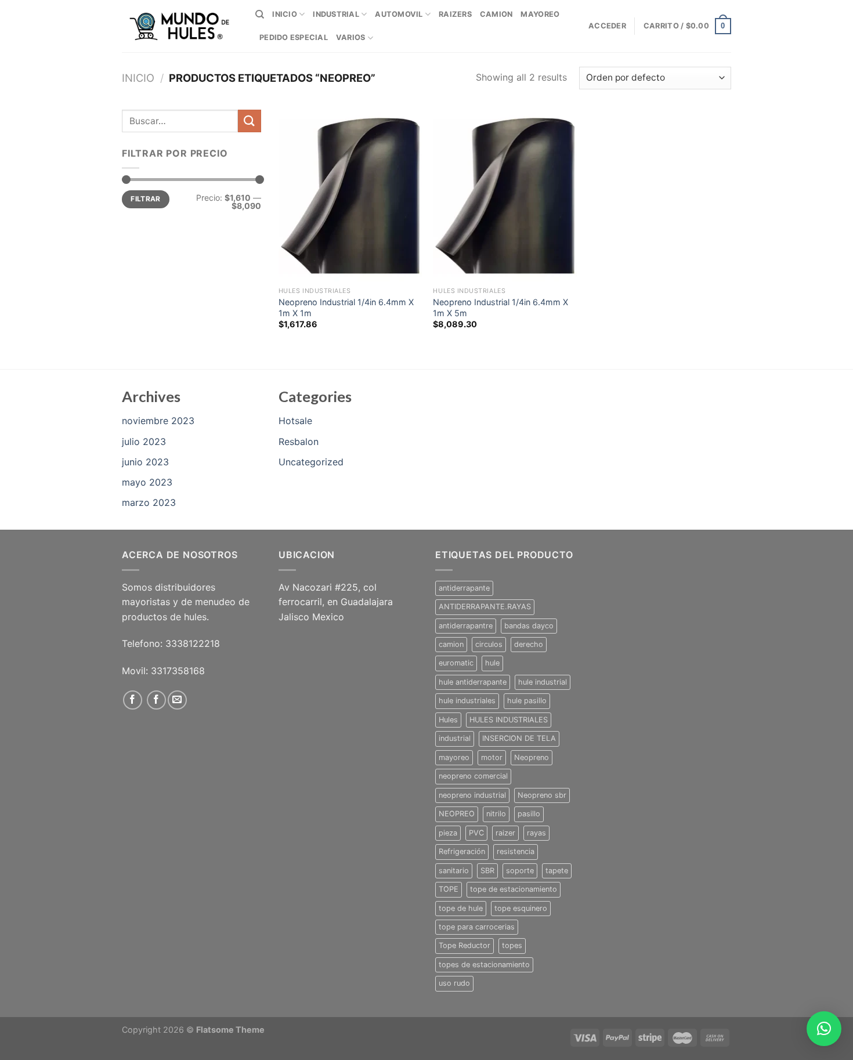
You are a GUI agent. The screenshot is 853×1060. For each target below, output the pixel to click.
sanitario (454, 870)
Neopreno (531, 757)
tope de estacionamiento (513, 889)
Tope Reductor (464, 945)
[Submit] (249, 121)
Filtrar (146, 198)
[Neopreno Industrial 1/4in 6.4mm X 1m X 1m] (350, 195)
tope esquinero (520, 908)
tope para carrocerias (477, 926)
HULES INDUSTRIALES (508, 719)
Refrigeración (462, 851)
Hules (448, 719)
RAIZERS (455, 14)
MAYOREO (540, 14)
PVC (476, 833)
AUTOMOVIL (398, 14)
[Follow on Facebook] (132, 700)
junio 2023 (145, 462)
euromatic (456, 663)
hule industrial (542, 682)
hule (492, 663)
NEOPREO (457, 813)
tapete (556, 870)
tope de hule (461, 908)
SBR (487, 870)
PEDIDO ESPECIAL (293, 37)
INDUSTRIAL (336, 14)
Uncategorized (311, 462)
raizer (505, 833)
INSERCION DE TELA (519, 738)
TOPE (448, 889)
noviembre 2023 (158, 420)
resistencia (515, 851)
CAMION (496, 14)
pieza (448, 833)
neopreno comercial (473, 776)
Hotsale (295, 420)
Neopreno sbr (542, 795)
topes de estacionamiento (484, 964)
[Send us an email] (177, 700)
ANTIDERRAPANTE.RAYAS (485, 606)
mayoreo (454, 757)
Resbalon (299, 441)
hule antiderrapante (473, 682)
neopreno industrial (472, 795)
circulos (489, 644)
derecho (528, 644)
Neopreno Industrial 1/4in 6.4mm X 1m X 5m (500, 307)
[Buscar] (259, 14)
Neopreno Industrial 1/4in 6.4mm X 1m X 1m (346, 307)
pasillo (529, 813)
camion (451, 644)
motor (492, 757)
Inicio (138, 77)
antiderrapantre (466, 625)
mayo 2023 (147, 482)
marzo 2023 (149, 502)
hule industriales (467, 700)
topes (512, 945)
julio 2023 (144, 441)
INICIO (284, 14)
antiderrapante (464, 588)
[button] (824, 1028)
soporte (520, 870)
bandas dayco (529, 625)
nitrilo (496, 813)
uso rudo (454, 983)
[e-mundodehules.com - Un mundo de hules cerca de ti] (180, 26)
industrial (455, 738)
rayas (536, 833)
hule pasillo (527, 700)
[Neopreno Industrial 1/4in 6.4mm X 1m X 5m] (504, 195)
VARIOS (351, 37)
